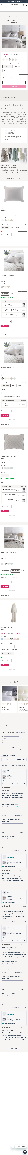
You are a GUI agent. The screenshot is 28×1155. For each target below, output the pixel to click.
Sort (13, 765)
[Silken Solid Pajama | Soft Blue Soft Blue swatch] (2, 639)
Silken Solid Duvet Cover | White (14, 934)
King (5, 70)
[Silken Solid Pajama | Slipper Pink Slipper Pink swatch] (14, 639)
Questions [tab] (12, 756)
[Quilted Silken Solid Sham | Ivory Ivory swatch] (8, 468)
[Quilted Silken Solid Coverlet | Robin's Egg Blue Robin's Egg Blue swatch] (11, 564)
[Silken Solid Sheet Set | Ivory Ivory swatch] (5, 378)
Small (4, 646)
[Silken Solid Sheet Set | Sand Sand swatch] (11, 378)
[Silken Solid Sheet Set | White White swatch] (8, 378)
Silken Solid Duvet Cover (14, 16)
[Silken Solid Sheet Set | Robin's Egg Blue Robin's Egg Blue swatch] (14, 378)
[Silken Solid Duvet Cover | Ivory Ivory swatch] (3, 59)
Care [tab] (21, 105)
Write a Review (22, 760)
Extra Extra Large (7, 653)
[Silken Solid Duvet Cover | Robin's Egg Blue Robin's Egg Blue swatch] (16, 59)
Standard (5, 227)
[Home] (14, 6)
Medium (11, 646)
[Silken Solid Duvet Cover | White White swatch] (7, 59)
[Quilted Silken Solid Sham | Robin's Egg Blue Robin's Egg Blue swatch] (11, 468)
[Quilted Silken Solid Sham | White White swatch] (5, 468)
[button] (14, 23)
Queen (19, 385)
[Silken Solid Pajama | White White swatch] (5, 639)
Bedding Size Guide (21, 63)
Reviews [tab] (4, 756)
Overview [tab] (8, 105)
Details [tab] (15, 105)
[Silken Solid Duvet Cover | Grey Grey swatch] (8, 704)
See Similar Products (23, 74)
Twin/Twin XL (7, 66)
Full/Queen (17, 66)
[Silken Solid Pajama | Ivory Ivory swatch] (8, 639)
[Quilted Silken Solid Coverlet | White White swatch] (2, 564)
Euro (17, 227)
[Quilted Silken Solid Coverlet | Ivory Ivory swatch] (8, 564)
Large (17, 646)
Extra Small (15, 649)
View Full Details (5, 243)
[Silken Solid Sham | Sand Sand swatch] (11, 220)
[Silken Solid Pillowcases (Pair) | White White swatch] (5, 287)
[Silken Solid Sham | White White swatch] (2, 220)
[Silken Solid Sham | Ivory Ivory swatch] (8, 220)
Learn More (23, 301)
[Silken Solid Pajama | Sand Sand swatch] (17, 639)
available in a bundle (15, 396)
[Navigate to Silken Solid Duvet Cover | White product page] (9, 693)
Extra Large (5, 649)
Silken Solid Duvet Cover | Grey (14, 777)
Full (13, 385)
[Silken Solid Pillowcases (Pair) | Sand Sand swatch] (8, 287)
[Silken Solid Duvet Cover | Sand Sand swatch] (13, 59)
